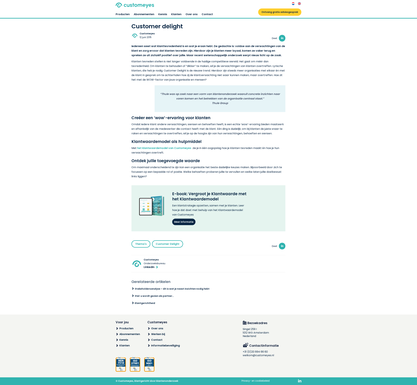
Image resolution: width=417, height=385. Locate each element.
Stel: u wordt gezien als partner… (154, 296)
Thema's (141, 244)
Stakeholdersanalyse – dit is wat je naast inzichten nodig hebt (172, 288)
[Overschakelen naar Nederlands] (293, 3)
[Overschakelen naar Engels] (299, 3)
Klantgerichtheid (145, 303)
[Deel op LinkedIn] (282, 38)
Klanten (176, 14)
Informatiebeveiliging (165, 345)
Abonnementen (144, 14)
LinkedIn (149, 267)
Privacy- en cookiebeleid (256, 380)
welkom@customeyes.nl (258, 355)
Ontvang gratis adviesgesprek (279, 12)
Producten (123, 14)
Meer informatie (184, 222)
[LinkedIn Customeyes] (299, 381)
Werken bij (158, 334)
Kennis (162, 14)
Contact (207, 14)
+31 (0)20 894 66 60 (255, 351)
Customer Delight (167, 244)
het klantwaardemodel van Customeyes (164, 148)
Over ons (192, 14)
